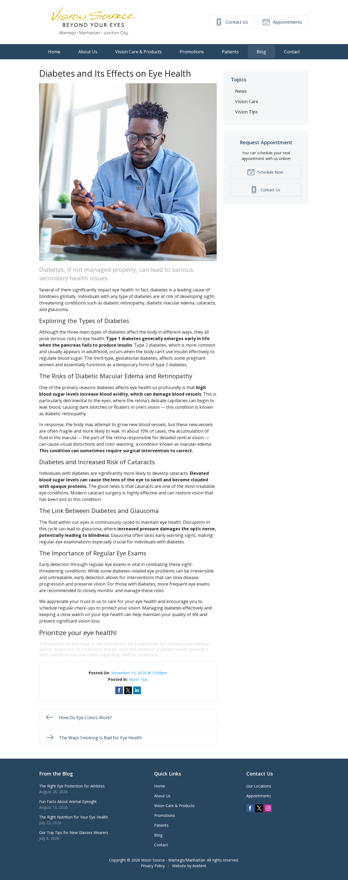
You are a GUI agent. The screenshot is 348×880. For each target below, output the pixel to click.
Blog (261, 52)
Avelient (199, 865)
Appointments (287, 22)
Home (54, 52)
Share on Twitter (128, 690)
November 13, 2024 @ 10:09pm (139, 672)
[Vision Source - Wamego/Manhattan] (93, 22)
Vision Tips (138, 679)
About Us (87, 52)
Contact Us (236, 22)
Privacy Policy (153, 865)
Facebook (250, 808)
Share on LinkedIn (137, 690)
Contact (292, 52)
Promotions (192, 52)
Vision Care (246, 101)
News (241, 91)
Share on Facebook (119, 690)
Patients (230, 52)
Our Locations (258, 786)
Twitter (259, 808)
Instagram (268, 808)
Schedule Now (270, 172)
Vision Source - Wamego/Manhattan (173, 860)
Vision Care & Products (138, 52)
